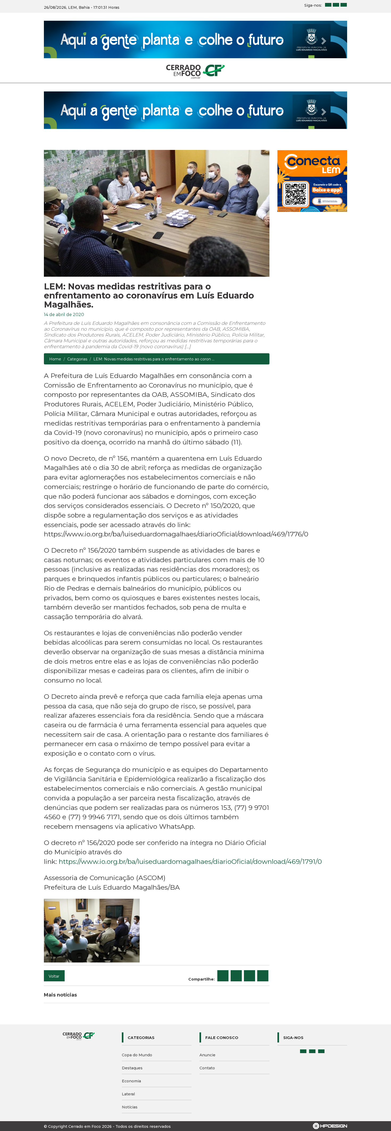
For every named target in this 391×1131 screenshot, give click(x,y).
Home (55, 359)
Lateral (128, 1094)
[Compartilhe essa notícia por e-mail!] (249, 975)
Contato (207, 1068)
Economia (131, 1081)
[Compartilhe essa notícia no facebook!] (222, 975)
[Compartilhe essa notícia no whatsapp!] (262, 975)
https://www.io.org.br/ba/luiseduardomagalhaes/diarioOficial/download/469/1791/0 (190, 861)
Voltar (54, 976)
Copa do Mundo (137, 1055)
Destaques (132, 1068)
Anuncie (207, 1055)
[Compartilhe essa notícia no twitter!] (236, 975)
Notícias (130, 1107)
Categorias (77, 359)
